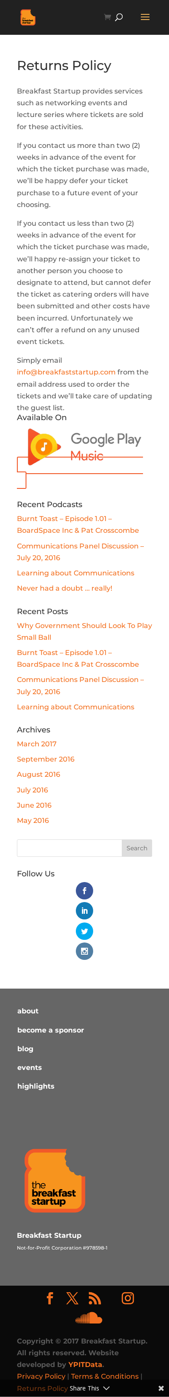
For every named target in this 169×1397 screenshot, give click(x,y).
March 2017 (37, 744)
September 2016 (46, 759)
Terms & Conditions (105, 1376)
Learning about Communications (75, 573)
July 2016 (32, 790)
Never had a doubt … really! (64, 588)
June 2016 (34, 805)
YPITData (85, 1364)
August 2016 (38, 774)
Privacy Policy (41, 1376)
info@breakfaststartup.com (66, 372)
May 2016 (33, 820)
